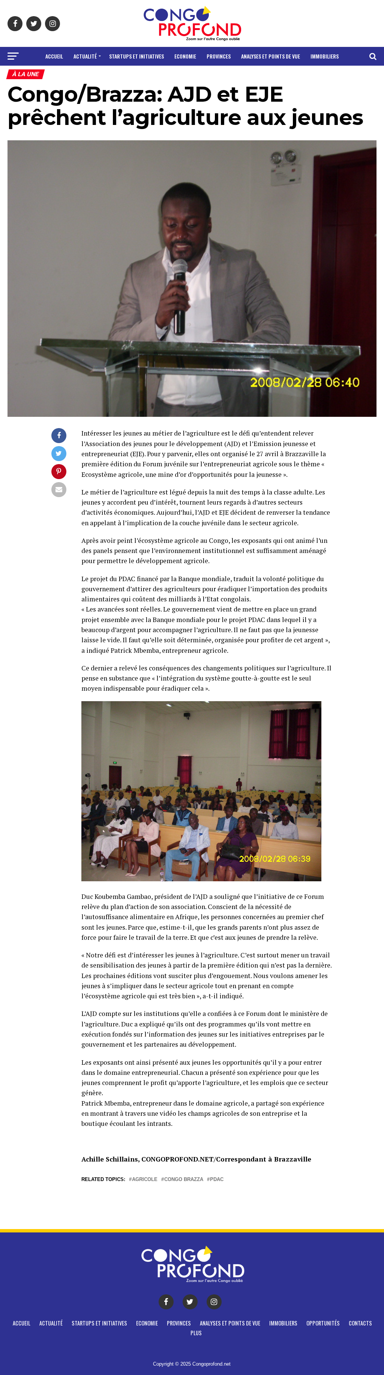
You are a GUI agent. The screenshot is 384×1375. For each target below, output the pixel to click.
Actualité (85, 56)
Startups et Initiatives (136, 56)
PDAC (217, 1179)
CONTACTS (203, 76)
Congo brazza (183, 1179)
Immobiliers (324, 56)
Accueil (54, 56)
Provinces (219, 56)
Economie (185, 56)
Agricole (145, 1179)
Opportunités (162, 76)
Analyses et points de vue (270, 56)
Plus (230, 76)
